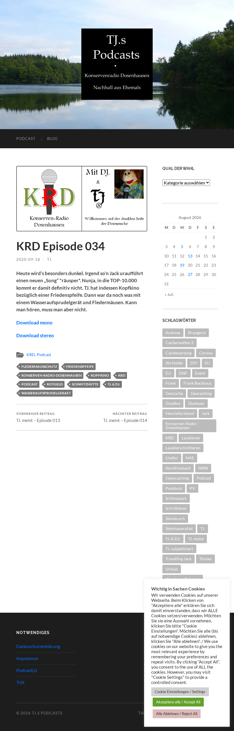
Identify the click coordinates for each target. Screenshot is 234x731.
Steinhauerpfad (179, 528)
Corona (206, 352)
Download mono (34, 323)
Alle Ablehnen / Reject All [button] (176, 713)
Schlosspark (176, 498)
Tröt (20, 682)
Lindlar (172, 457)
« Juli (169, 294)
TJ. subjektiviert (179, 548)
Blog (52, 138)
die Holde (174, 362)
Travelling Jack (178, 558)
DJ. (168, 373)
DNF (183, 373)
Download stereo (35, 335)
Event (200, 373)
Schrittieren (176, 508)
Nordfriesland (178, 468)
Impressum (27, 658)
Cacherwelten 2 (179, 342)
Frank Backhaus (197, 383)
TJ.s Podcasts (47, 713)
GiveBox (173, 403)
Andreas (173, 332)
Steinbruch (175, 518)
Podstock (174, 488)
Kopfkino (100, 375)
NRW (203, 468)
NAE (190, 457)
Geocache (174, 393)
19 (182, 265)
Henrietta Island (180, 413)
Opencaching (177, 478)
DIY (193, 362)
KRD (31, 354)
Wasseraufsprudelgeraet (46, 393)
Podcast (26, 138)
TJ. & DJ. (114, 384)
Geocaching (201, 393)
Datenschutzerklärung (38, 646)
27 (190, 274)
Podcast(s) (26, 670)
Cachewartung (178, 352)
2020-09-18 (28, 259)
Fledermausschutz (39, 366)
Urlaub (172, 568)
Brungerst (197, 332)
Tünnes (205, 558)
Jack (205, 413)
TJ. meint (196, 538)
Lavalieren (191, 437)
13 (190, 255)
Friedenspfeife (80, 366)
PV (192, 488)
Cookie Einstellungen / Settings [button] (180, 691)
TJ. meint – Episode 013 (38, 417)
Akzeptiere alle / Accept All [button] (178, 702)
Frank (171, 383)
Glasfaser (196, 403)
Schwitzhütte (85, 384)
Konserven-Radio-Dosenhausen (51, 375)
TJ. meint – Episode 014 (125, 417)
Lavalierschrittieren (183, 447)
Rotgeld (55, 384)
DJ (207, 362)
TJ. (50, 259)
